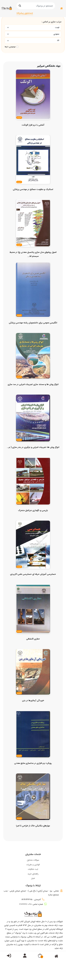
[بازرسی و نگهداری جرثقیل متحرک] (33, 516)
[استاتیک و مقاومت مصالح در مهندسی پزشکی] (33, 195)
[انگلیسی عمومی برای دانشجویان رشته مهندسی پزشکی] (33, 329)
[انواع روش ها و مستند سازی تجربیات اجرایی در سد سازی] (33, 390)
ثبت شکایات (33, 869)
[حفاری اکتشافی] (33, 645)
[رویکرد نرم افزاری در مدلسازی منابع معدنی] (33, 769)
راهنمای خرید (33, 873)
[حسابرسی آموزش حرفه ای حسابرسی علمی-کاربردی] (33, 580)
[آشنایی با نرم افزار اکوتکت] (33, 131)
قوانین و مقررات (33, 864)
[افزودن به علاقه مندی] (33, 94)
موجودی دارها (10, 46)
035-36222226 (25, 904)
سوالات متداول (33, 860)
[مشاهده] (41, 94)
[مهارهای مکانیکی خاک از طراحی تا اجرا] (33, 832)
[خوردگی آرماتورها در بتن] (33, 706)
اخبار (33, 878)
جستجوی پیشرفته (24, 13)
